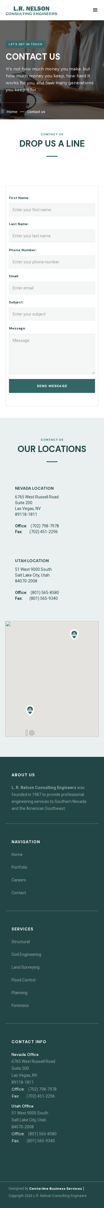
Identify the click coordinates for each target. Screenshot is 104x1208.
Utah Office (23, 1106)
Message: (17, 328)
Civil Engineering (26, 954)
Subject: (16, 302)
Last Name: (19, 224)
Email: (14, 276)
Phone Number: (23, 250)
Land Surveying (26, 967)
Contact (19, 892)
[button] (95, 10)
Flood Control (24, 980)
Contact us (36, 112)
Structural (21, 941)
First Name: (19, 198)
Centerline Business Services (55, 1188)
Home (12, 112)
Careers (19, 880)
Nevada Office (25, 1054)
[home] (31, 10)
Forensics (20, 1005)
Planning (19, 992)
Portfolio (19, 867)
